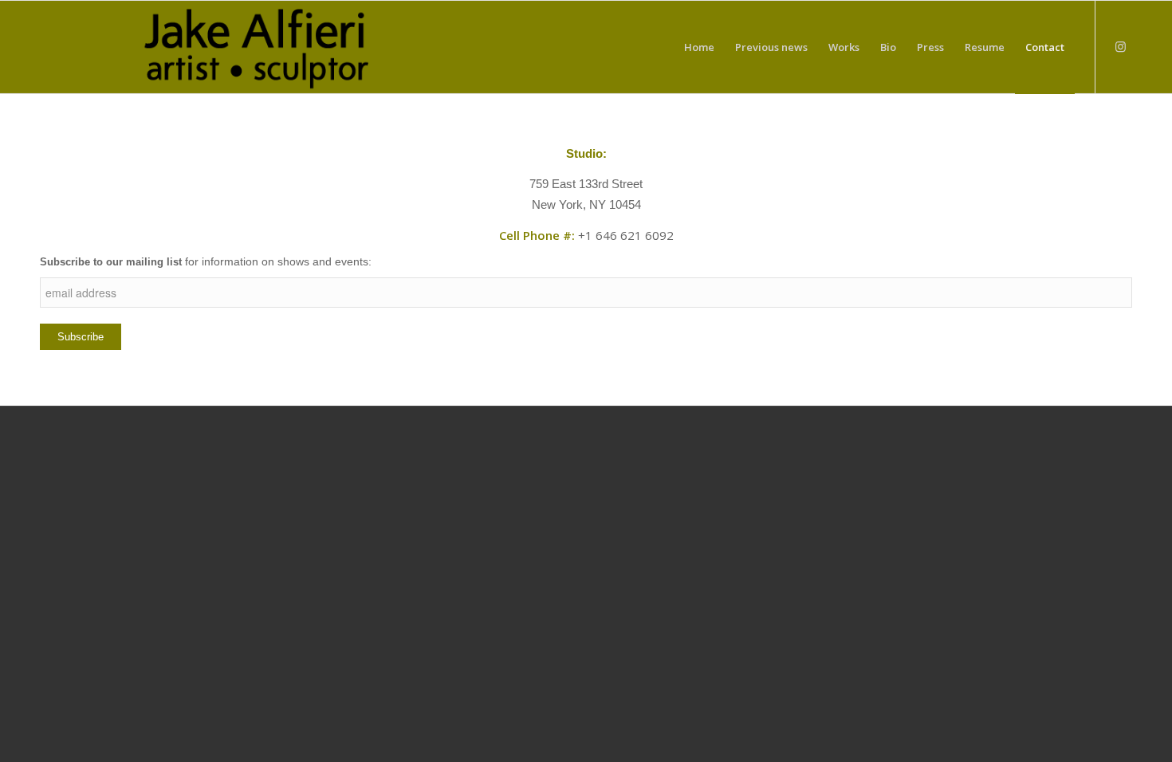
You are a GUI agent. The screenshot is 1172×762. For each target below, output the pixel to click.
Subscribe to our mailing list (111, 262)
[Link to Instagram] (1120, 46)
